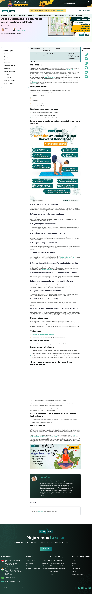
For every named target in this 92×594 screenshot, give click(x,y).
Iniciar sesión (86, 10)
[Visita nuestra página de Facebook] (75, 588)
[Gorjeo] (86, 58)
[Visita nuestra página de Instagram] (79, 588)
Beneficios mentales (9, 80)
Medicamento (76, 568)
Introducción (7, 54)
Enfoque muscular (9, 57)
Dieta (73, 560)
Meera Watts (8, 30)
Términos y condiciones (33, 568)
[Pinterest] (86, 67)
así (36, 82)
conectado (40, 511)
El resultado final (8, 83)
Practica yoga (54, 571)
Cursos (74, 563)
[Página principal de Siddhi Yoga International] (46, 531)
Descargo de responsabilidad (50, 568)
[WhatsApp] (86, 72)
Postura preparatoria (9, 71)
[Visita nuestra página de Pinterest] (89, 588)
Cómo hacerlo (8, 77)
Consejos (6, 74)
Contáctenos (46, 548)
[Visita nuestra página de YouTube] (82, 588)
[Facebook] (86, 54)
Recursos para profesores (57, 568)
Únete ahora (60, 10)
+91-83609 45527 (10, 578)
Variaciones (7, 68)
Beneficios (7, 62)
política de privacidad (48, 566)
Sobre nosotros (30, 560)
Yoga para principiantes (56, 560)
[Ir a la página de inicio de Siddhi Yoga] (8, 10)
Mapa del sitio (46, 563)
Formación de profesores (57, 563)
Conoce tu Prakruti (77, 574)
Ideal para (6, 60)
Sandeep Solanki (21, 30)
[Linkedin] (86, 63)
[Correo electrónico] (86, 76)
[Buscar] (80, 10)
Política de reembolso (32, 566)
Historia (74, 571)
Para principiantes (77, 566)
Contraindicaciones (9, 65)
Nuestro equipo (46, 560)
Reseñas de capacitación (57, 566)
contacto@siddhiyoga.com (12, 581)
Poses (51, 574)
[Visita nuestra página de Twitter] (86, 588)
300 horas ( (51, 436)
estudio (34, 82)
